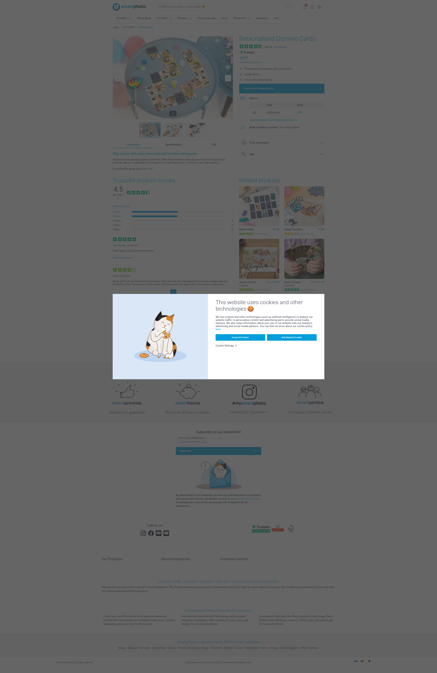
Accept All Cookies (240, 337)
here (218, 329)
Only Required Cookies (291, 337)
